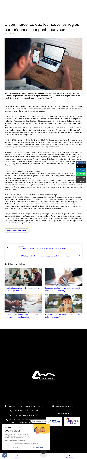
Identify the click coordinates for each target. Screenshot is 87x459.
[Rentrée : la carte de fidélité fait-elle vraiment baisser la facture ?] (63, 303)
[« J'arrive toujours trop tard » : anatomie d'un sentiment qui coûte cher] (23, 277)
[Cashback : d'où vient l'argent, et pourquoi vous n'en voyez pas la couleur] (23, 303)
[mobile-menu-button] (43, 453)
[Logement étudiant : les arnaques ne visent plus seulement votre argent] (63, 277)
